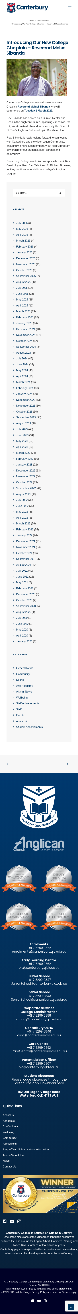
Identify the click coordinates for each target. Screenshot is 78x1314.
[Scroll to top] (71, 1307)
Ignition (41, 1288)
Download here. (52, 1083)
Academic (9, 1120)
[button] (69, 7)
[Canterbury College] (14, 8)
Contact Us (9, 1166)
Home (32, 21)
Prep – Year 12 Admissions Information (26, 1149)
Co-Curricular (11, 1126)
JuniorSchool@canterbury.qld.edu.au (39, 983)
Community (10, 1137)
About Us (8, 1115)
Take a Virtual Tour (13, 1155)
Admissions (10, 1143)
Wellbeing (8, 1132)
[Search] (39, 193)
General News (43, 21)
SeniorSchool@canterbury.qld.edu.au (39, 999)
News (6, 1160)
